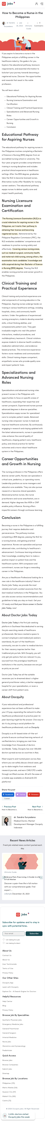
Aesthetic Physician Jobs (12, 1020)
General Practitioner (10, 1029)
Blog (4, 1006)
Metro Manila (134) (9, 1088)
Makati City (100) (9, 1096)
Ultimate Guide (10, 872)
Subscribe (34, 934)
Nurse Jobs (6, 1042)
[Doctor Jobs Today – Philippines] (8, 4)
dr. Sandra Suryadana (25, 817)
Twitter (22, 794)
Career (7, 798)
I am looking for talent (13, 943)
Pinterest (35, 794)
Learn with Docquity (10, 987)
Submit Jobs (7, 1069)
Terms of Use (7, 968)
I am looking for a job (13, 940)
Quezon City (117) (9, 1092)
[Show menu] (41, 3)
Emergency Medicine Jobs (12, 1024)
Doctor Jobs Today (10, 623)
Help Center (7, 1001)
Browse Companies (10, 1065)
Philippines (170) (8, 1083)
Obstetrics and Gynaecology (13, 1046)
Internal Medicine (9, 1037)
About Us (6, 960)
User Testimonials (9, 964)
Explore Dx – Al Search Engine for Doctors (19, 991)
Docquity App (7, 983)
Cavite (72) (6, 1101)
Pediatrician (7, 1050)
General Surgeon (9, 1033)
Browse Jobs (7, 1060)
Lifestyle (8, 894)
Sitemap (5, 1073)
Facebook (9, 794)
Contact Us (6, 955)
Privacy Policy (7, 973)
